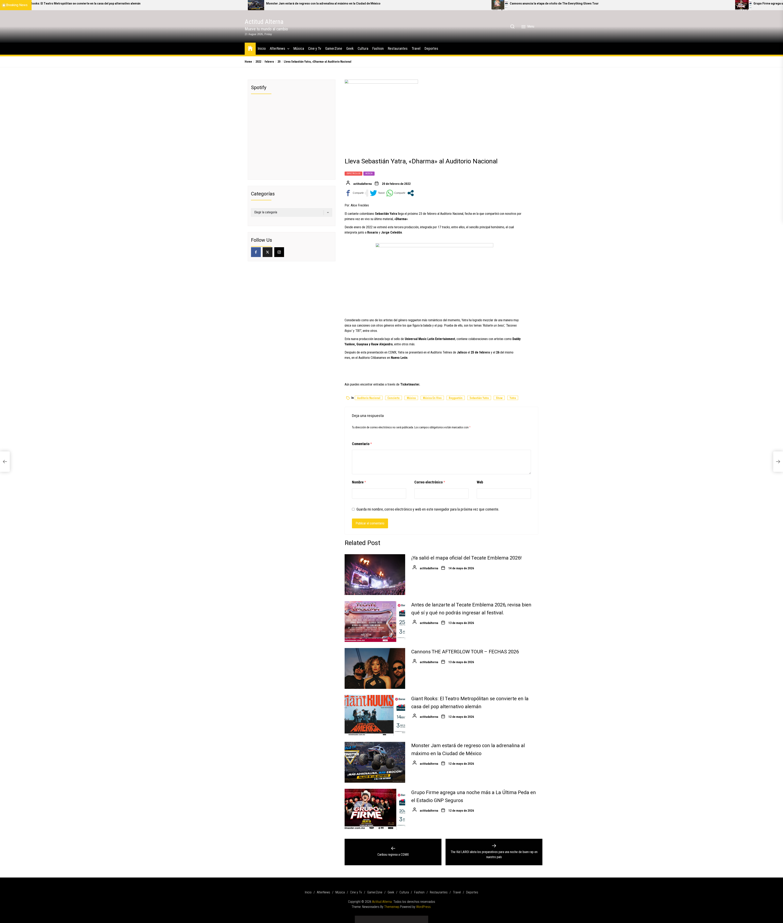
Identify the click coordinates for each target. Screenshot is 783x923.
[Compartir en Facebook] (354, 193)
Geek (350, 48)
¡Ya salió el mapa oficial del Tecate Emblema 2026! (466, 558)
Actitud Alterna (264, 21)
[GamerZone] (385, 917)
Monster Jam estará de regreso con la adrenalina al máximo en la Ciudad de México (65, 4)
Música (298, 48)
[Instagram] (279, 252)
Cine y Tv (314, 48)
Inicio (262, 48)
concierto (393, 398)
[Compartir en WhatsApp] (395, 193)
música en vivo (432, 398)
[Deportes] (422, 917)
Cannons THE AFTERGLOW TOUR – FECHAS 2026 (465, 651)
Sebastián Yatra (479, 398)
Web (480, 482)
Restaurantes (398, 48)
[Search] (512, 26)
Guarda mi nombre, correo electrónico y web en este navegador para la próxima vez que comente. (427, 509)
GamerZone (333, 48)
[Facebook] (256, 252)
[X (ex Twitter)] (267, 252)
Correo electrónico (429, 482)
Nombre (359, 482)
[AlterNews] (367, 917)
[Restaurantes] (410, 917)
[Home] (250, 48)
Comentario (362, 444)
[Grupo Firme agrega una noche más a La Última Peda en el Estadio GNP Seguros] (485, 5)
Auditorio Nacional (368, 398)
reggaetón (455, 398)
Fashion (378, 48)
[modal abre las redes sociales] (410, 193)
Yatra (513, 398)
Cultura (363, 48)
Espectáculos (353, 173)
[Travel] (416, 917)
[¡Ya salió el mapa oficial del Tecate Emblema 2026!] (375, 574)
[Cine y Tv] (379, 917)
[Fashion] (404, 917)
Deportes (431, 48)
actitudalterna (362, 184)
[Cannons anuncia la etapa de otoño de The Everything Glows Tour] (241, 5)
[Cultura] (398, 917)
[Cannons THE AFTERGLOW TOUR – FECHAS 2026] (375, 668)
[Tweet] (377, 193)
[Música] (373, 917)
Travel (416, 48)
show (499, 398)
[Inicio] (361, 917)
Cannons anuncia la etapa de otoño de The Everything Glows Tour (295, 4)
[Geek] (391, 917)
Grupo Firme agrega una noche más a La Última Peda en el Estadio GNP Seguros (549, 4)
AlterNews (277, 48)
